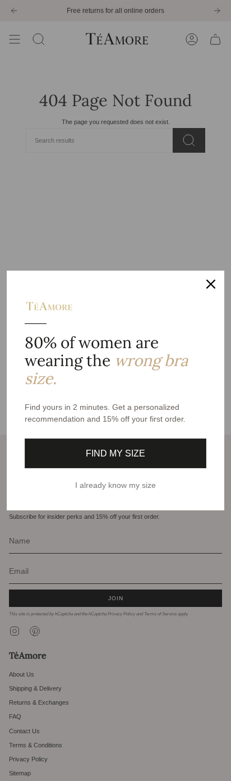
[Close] (210, 284)
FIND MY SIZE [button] (115, 453)
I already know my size (115, 485)
